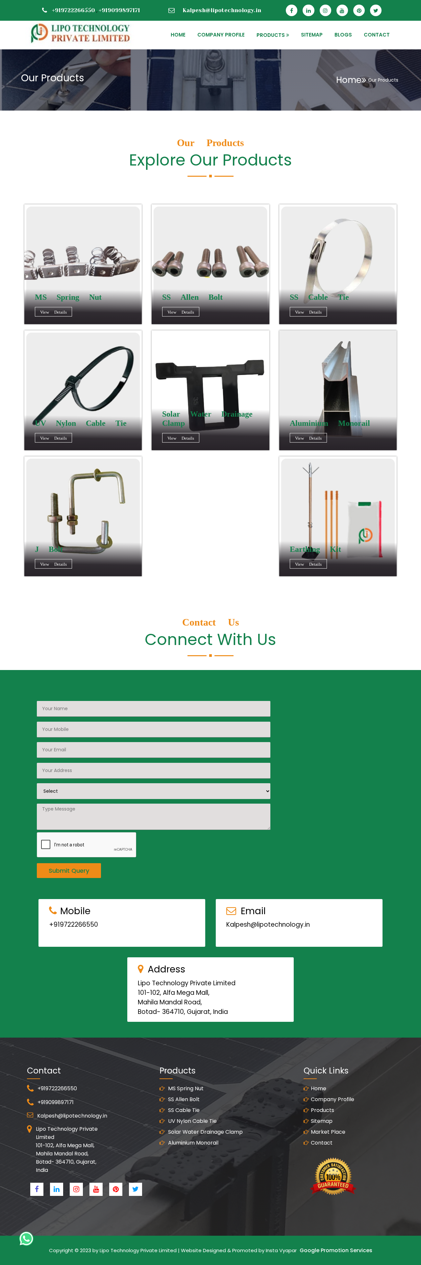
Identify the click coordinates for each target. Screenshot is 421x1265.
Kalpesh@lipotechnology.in (222, 10)
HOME (178, 34)
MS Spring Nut (185, 1088)
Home (348, 80)
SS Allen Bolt (183, 1099)
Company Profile (221, 34)
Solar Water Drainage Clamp (205, 1132)
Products (322, 1110)
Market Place (328, 1132)
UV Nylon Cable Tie (192, 1121)
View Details (53, 312)
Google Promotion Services (336, 1250)
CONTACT (377, 34)
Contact (322, 1143)
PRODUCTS (271, 35)
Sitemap (322, 1121)
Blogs (343, 34)
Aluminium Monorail (192, 1143)
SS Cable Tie (183, 1110)
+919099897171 (119, 10)
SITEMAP (312, 34)
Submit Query (69, 870)
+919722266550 (73, 10)
